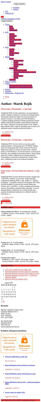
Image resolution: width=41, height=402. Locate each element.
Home (7, 97)
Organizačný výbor (15, 43)
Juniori (11, 28)
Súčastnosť (13, 36)
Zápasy (11, 51)
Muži (11, 26)
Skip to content (6, 2)
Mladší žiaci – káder (20, 70)
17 (9, 203)
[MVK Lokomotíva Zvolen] (10, 19)
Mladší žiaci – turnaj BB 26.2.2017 (21, 87)
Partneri (15, 9)
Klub (6, 32)
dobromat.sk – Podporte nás (14, 93)
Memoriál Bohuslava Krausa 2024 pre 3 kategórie (21, 271)
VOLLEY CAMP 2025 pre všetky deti (18, 270)
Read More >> (6, 136)
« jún (3, 301)
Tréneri (11, 42)
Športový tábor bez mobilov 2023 (16, 279)
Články (7, 24)
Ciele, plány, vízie (15, 40)
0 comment (5, 134)
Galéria (7, 83)
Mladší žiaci (13, 30)
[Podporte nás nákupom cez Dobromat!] (16, 237)
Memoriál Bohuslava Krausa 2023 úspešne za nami (22, 273)
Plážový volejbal (10, 82)
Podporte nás (9, 13)
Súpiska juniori (18, 61)
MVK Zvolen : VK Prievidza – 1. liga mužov (16, 140)
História (12, 34)
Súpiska (12, 49)
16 (7, 203)
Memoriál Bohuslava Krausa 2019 (20, 85)
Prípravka (12, 80)
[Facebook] (3, 17)
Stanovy (12, 38)
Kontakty (16, 7)
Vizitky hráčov (14, 53)
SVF (6, 11)
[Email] (2, 17)
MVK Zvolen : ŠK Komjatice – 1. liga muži (16, 109)
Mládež (7, 57)
